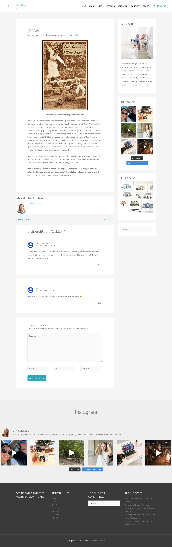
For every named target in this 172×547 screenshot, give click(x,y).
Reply (100, 264)
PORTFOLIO (110, 6)
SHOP (99, 6)
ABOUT (146, 6)
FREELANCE (122, 6)
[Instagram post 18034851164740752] (128, 114)
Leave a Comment (35, 35)
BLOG (91, 6)
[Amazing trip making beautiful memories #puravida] (128, 130)
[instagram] (161, 6)
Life (47, 35)
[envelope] (154, 6)
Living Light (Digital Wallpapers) (138, 505)
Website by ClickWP (98, 541)
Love (51, 35)
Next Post (108, 219)
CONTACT (135, 6)
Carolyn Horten (42, 243)
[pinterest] (164, 6)
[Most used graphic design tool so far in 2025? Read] (145, 130)
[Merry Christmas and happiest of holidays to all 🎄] (145, 114)
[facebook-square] (158, 6)
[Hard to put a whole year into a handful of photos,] (145, 146)
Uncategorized (60, 35)
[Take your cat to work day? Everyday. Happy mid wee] (128, 146)
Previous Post (23, 219)
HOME (83, 6)
